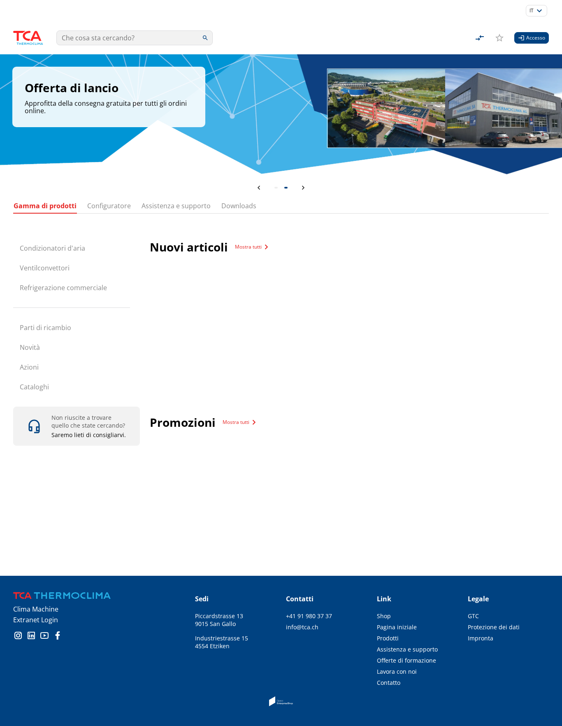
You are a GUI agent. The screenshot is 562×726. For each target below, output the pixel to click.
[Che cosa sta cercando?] (205, 38)
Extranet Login (35, 620)
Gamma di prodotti (45, 205)
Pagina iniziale (397, 627)
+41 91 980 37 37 (309, 616)
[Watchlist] (499, 38)
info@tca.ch (302, 627)
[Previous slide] (258, 187)
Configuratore (109, 205)
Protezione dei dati (494, 627)
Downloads (238, 205)
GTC (473, 616)
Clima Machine (35, 609)
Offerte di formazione (406, 660)
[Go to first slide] (303, 187)
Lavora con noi (397, 671)
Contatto (388, 682)
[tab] (276, 187)
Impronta (480, 638)
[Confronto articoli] (480, 38)
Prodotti (388, 638)
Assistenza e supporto (176, 205)
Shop (384, 616)
